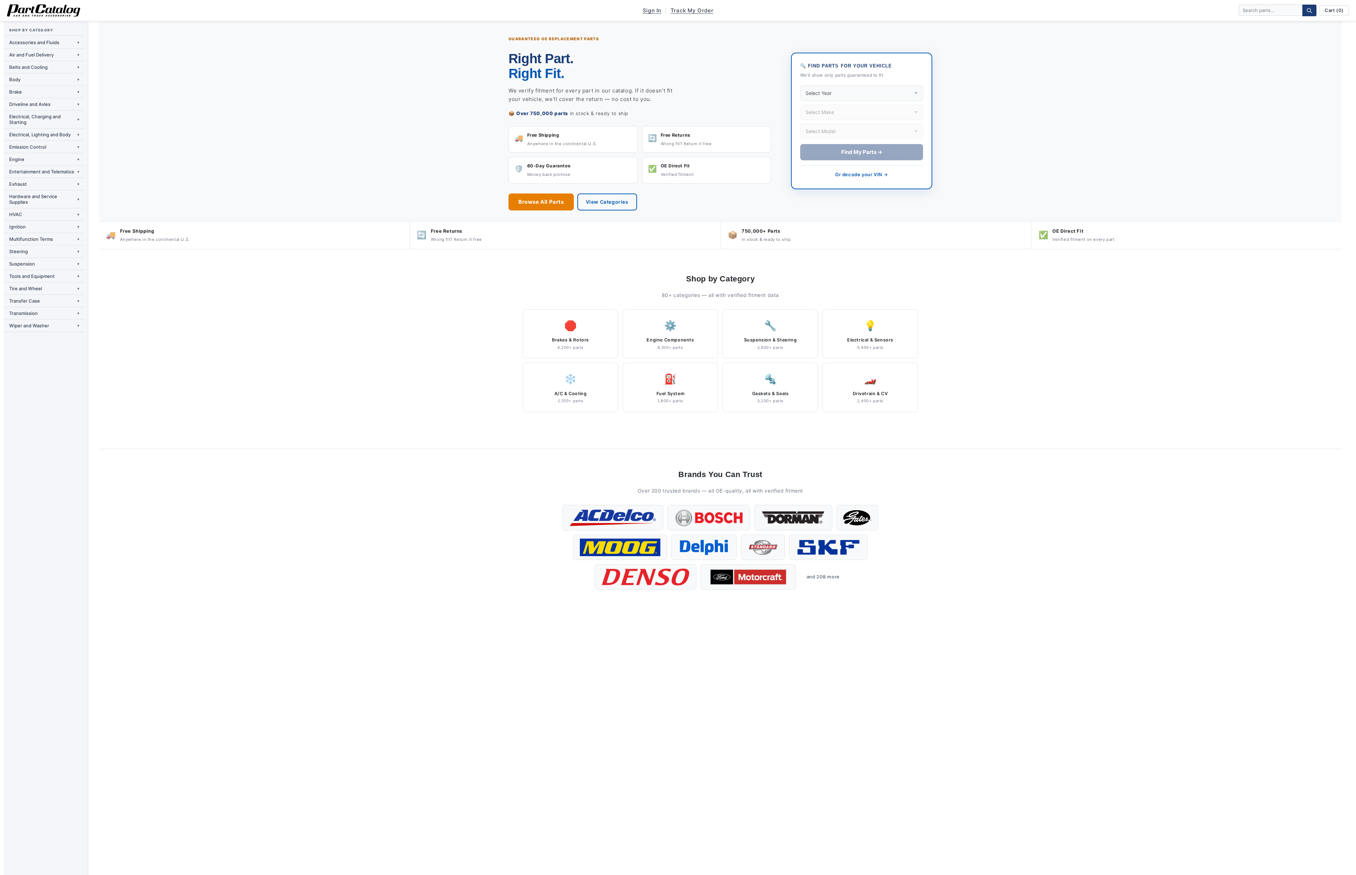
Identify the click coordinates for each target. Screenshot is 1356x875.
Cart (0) (1334, 10)
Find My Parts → (861, 152)
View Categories (607, 202)
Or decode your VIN (861, 174)
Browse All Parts (541, 201)
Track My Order (692, 10)
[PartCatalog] (43, 11)
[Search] (1309, 10)
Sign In (652, 10)
